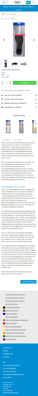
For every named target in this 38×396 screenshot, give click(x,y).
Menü (6, 2)
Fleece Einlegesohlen (9, 18)
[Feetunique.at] (17, 2)
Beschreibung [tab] (6, 139)
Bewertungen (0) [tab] (18, 139)
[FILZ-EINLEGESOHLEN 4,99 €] (21, 126)
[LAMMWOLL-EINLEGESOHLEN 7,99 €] (8, 126)
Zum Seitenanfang (28, 282)
